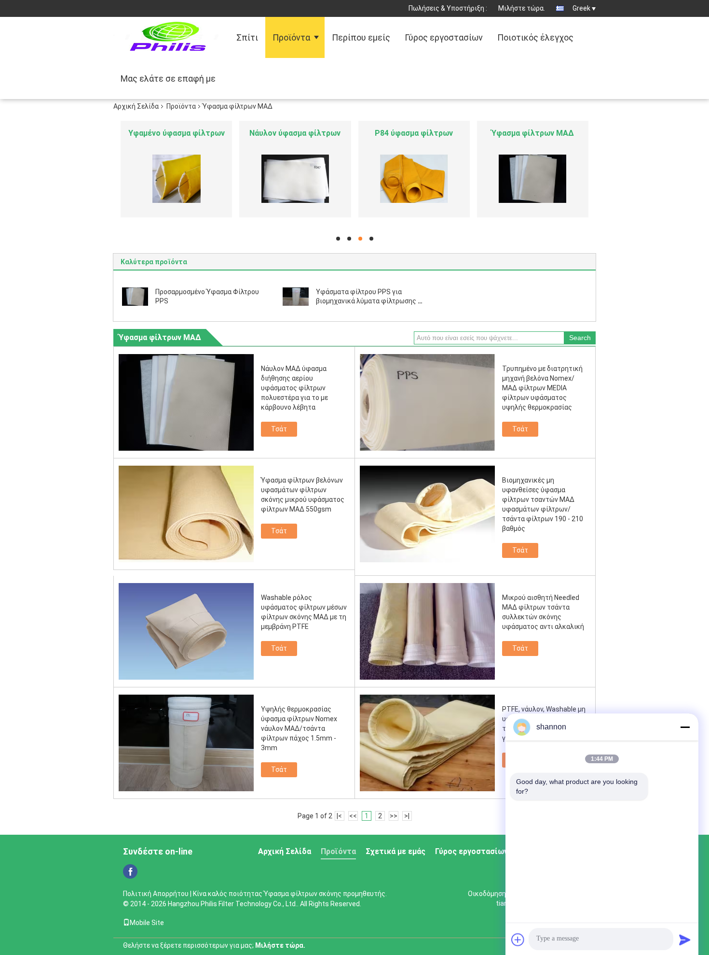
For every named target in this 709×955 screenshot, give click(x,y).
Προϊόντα (291, 37)
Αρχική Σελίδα (136, 106)
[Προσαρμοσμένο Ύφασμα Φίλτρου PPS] (135, 296)
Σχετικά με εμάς (395, 851)
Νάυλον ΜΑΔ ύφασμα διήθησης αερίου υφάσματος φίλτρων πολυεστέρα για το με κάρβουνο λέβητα (294, 388)
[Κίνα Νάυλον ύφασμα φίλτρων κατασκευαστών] (295, 179)
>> (393, 816)
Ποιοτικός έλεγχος (535, 37)
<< (353, 816)
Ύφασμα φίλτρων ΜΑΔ (532, 133)
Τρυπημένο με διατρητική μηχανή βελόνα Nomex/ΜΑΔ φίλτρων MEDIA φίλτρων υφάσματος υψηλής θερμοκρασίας (542, 388)
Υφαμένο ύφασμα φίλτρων (176, 133)
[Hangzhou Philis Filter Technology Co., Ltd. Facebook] (130, 871)
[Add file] (518, 939)
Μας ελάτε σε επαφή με (168, 78)
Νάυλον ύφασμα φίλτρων (295, 133)
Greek (581, 8)
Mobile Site (147, 922)
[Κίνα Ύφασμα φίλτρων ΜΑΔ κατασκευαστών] (532, 179)
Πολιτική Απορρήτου (156, 894)
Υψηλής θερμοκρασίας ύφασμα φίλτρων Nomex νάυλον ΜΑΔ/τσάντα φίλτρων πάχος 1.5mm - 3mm (299, 728)
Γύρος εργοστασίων (444, 37)
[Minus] (685, 727)
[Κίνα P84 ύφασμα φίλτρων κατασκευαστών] (414, 179)
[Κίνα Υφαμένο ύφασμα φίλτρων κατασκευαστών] (176, 179)
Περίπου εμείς (361, 37)
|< (339, 816)
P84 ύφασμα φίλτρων (414, 133)
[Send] (685, 939)
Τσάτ (279, 429)
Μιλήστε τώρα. (521, 8)
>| (406, 816)
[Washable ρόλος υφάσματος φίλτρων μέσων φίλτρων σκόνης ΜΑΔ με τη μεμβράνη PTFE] (186, 631)
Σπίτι (247, 37)
